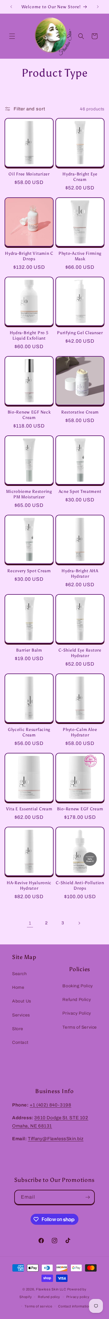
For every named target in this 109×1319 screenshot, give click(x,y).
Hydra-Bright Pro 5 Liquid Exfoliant (29, 335)
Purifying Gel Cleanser (80, 332)
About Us (21, 1001)
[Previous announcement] (11, 6)
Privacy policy (78, 1297)
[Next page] (79, 923)
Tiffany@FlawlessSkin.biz (55, 1138)
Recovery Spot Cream (29, 570)
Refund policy (49, 1297)
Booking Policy (77, 986)
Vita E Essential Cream (29, 809)
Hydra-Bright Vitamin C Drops (29, 256)
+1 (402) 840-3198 (50, 1105)
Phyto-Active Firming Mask (79, 256)
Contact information (74, 1306)
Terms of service (38, 1306)
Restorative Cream (80, 412)
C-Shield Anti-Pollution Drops (80, 885)
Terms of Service (79, 1027)
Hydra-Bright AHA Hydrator (79, 573)
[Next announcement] (97, 6)
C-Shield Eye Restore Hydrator (79, 652)
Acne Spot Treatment (80, 491)
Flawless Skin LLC (51, 1289)
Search (19, 973)
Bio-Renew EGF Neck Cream (29, 414)
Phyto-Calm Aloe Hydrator (80, 732)
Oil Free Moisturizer (28, 174)
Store (17, 1028)
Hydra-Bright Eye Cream (79, 176)
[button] (12, 36)
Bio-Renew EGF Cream (80, 809)
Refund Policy (76, 999)
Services (21, 1015)
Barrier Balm (29, 650)
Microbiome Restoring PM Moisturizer (29, 494)
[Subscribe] (87, 1197)
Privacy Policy (76, 1013)
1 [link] (30, 923)
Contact (20, 1042)
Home (18, 987)
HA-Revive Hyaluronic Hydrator (29, 885)
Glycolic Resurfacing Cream (29, 732)
